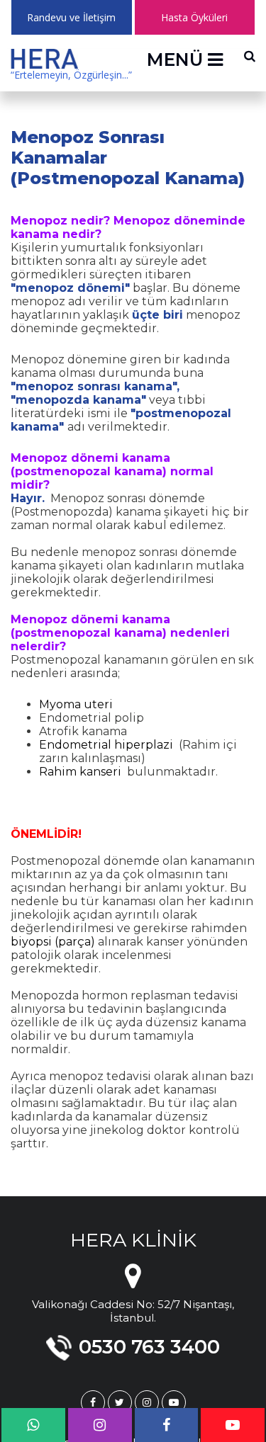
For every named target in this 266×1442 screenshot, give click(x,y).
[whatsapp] (33, 1425)
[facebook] (93, 1402)
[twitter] (120, 1402)
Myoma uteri (76, 704)
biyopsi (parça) (53, 941)
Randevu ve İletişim (71, 17)
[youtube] (174, 1402)
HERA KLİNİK (133, 1239)
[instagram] (147, 1402)
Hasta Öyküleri (194, 17)
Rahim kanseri (80, 771)
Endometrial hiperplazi (106, 744)
